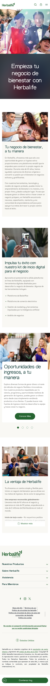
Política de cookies (25, 618)
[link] (46, 4)
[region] (25, 54)
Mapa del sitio (17, 608)
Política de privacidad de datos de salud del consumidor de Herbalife (24, 614)
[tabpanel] (25, 378)
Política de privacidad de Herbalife (24, 610)
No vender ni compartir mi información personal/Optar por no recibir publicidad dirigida (25, 627)
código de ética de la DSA (28, 652)
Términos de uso (30, 608)
